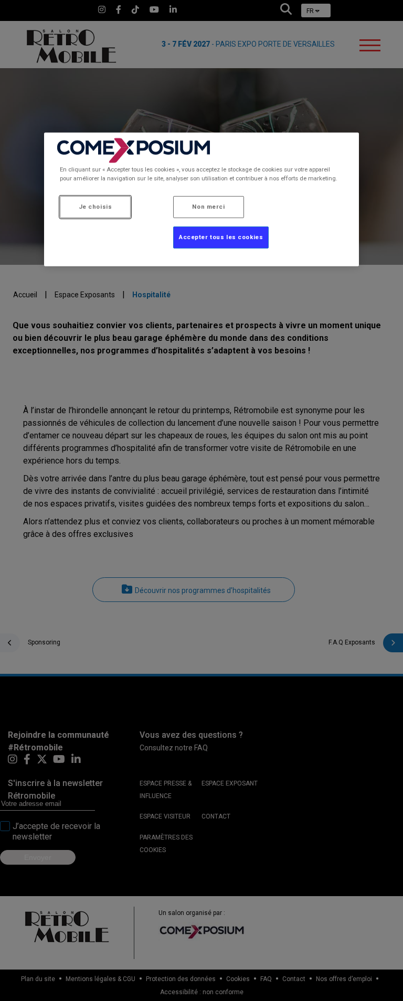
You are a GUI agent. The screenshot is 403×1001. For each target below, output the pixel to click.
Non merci (208, 206)
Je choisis (95, 206)
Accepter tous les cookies (221, 237)
